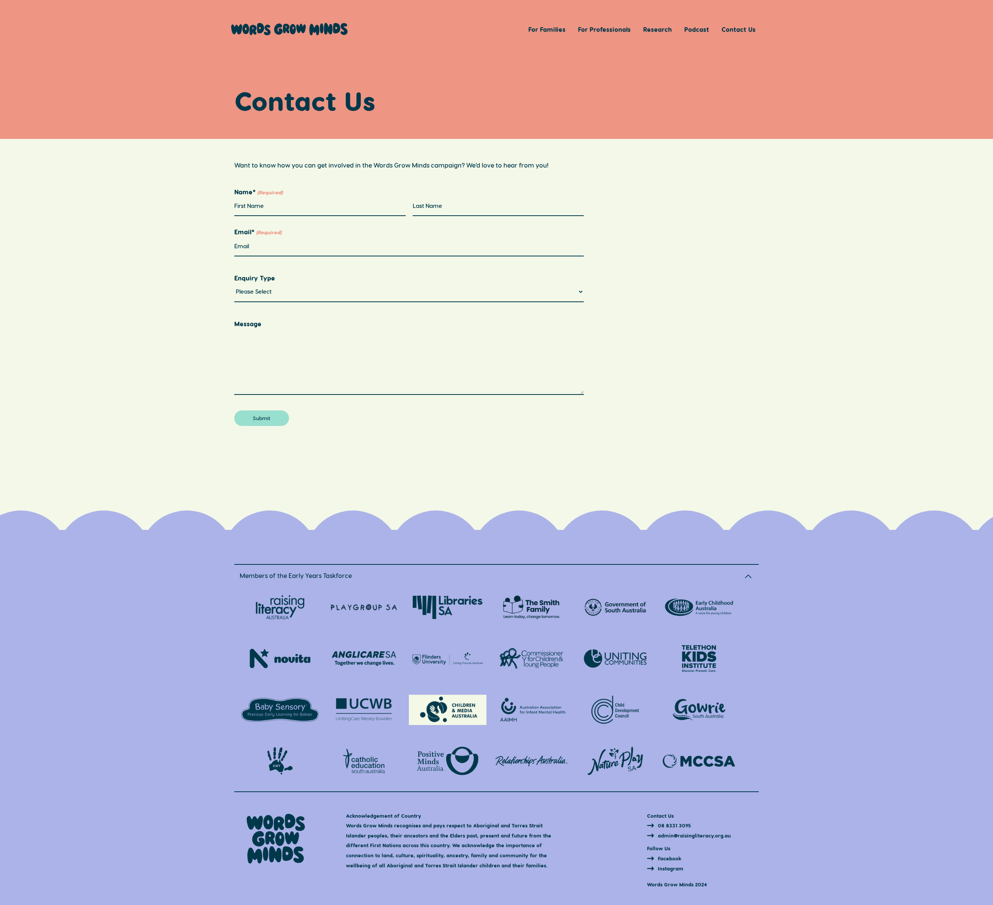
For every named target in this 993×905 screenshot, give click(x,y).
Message (247, 324)
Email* (258, 231)
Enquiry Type (254, 278)
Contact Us (738, 29)
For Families (547, 29)
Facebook (669, 858)
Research (657, 29)
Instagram (670, 868)
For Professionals (604, 29)
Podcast (696, 29)
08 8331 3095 (674, 825)
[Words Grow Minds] (289, 32)
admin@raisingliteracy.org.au (694, 835)
